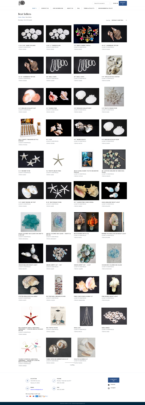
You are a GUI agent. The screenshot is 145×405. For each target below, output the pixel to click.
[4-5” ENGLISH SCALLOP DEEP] (114, 127)
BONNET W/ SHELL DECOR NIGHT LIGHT (114, 233)
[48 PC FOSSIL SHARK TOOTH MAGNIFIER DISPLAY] (86, 159)
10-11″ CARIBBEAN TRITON (110, 45)
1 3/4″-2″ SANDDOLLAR (53, 45)
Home (19, 17)
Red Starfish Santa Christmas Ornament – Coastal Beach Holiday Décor (31, 329)
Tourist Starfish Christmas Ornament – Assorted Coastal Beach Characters (29, 360)
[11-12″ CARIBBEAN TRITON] (31, 65)
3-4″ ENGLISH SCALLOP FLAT (27, 108)
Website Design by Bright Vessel (78, 403)
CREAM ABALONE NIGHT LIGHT (28, 265)
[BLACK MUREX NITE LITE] (86, 222)
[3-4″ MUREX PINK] (58, 96)
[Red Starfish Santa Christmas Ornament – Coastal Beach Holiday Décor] (31, 316)
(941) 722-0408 (60, 382)
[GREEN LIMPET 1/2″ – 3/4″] (58, 253)
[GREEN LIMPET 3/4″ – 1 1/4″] (86, 253)
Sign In (115, 3)
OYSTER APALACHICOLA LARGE (28, 296)
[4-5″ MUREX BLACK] (86, 127)
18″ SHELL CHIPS (51, 76)
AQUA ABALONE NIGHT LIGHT (111, 202)
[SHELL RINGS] (114, 316)
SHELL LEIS (77, 327)
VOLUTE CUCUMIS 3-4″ (81, 359)
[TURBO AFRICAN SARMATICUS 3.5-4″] (58, 347)
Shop (23, 17)
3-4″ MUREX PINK (51, 108)
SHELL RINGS (106, 327)
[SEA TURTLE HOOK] (58, 316)
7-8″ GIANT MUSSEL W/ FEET (27, 202)
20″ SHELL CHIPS (79, 76)
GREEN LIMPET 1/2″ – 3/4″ (54, 265)
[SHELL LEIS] (86, 316)
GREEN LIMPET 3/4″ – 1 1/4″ (82, 265)
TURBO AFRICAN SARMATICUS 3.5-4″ (57, 359)
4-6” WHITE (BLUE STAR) (53, 171)
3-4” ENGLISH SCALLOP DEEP (82, 108)
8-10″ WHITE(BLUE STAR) (54, 202)
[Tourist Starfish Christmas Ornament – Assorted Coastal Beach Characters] (31, 347)
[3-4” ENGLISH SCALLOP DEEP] (86, 96)
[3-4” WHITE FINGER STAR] (114, 96)
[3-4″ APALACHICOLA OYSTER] (114, 65)
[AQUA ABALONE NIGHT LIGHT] (114, 190)
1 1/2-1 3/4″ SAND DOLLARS (27, 45)
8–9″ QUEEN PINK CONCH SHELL (84, 202)
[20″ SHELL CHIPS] (86, 65)
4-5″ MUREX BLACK (80, 139)
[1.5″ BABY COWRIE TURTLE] (86, 33)
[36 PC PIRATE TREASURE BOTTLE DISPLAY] (31, 127)
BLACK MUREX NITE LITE (81, 233)
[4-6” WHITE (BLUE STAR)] (58, 159)
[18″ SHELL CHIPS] (58, 65)
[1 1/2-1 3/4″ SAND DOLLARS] (31, 33)
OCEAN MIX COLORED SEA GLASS (112, 265)
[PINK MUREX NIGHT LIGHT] (114, 284)
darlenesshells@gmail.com (37, 389)
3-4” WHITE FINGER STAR (109, 108)
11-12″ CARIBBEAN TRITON (27, 76)
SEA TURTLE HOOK (52, 327)
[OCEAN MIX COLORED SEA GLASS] (114, 253)
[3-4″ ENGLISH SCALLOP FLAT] (31, 96)
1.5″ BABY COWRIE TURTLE (82, 45)
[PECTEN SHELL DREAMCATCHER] (58, 284)
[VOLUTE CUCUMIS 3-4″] (86, 347)
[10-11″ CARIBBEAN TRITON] (114, 33)
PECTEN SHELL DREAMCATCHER (56, 296)
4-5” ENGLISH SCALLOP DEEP (110, 139)
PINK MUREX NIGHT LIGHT (110, 296)
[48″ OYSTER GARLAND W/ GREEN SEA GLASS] (114, 159)
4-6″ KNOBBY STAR (24, 171)
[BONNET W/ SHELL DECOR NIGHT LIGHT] (114, 222)
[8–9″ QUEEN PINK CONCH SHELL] (86, 190)
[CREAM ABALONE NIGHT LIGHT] (31, 253)
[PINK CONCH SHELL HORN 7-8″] (86, 284)
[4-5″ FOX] (58, 127)
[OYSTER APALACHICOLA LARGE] (31, 284)
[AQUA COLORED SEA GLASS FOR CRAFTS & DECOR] (31, 222)
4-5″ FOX (49, 139)
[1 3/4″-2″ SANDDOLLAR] (58, 33)
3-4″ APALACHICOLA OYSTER (110, 76)
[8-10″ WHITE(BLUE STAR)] (58, 190)
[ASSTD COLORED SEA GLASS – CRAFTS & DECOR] (58, 222)
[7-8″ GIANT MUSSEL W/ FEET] (31, 190)
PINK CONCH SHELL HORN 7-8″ (83, 296)
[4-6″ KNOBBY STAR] (31, 159)
